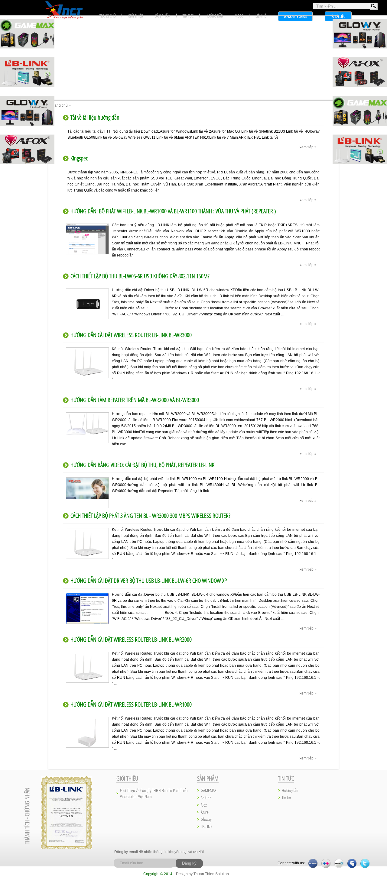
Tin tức (188, 16)
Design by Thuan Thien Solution (202, 874)
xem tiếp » (308, 147)
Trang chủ (59, 105)
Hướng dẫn (214, 16)
